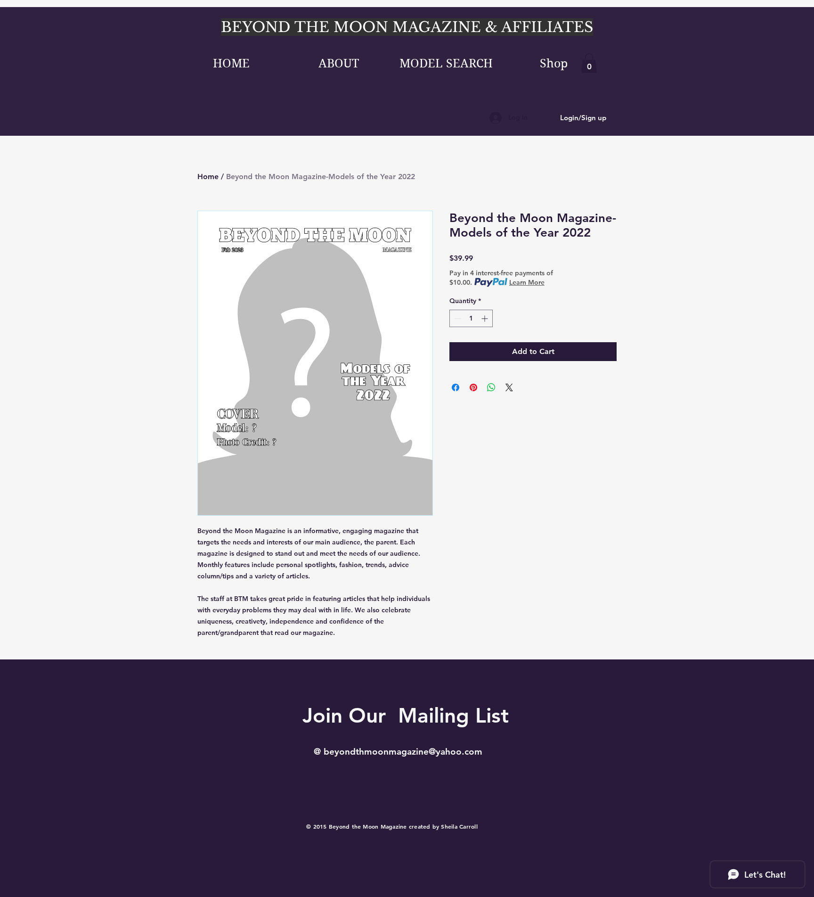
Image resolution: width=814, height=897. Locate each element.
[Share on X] (509, 387)
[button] (589, 63)
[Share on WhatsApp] (491, 387)
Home (208, 176)
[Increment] (485, 318)
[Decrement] (457, 318)
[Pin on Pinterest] (473, 387)
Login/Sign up (583, 117)
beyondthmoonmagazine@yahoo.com (403, 751)
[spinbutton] (471, 318)
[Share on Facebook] (455, 387)
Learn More (527, 282)
